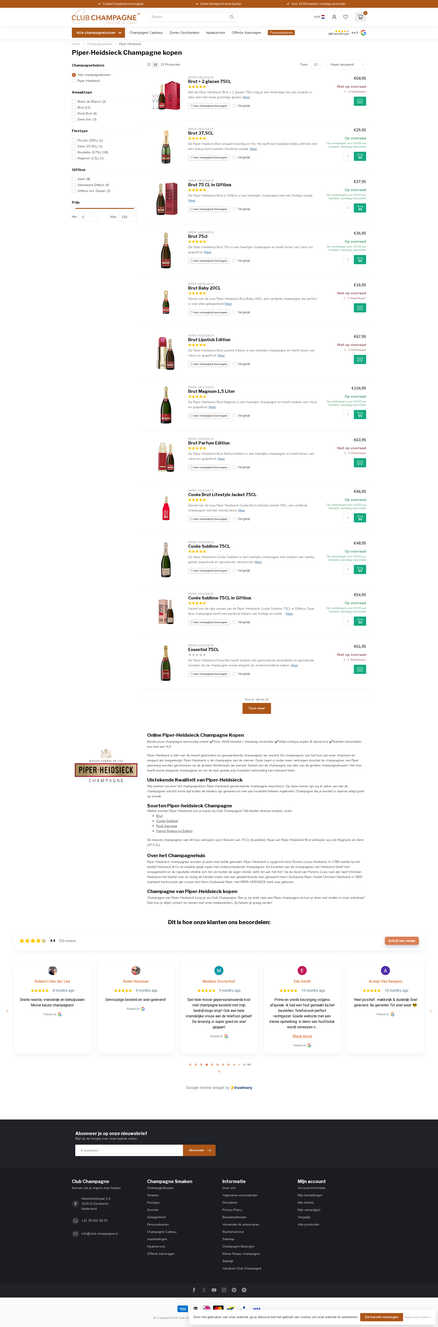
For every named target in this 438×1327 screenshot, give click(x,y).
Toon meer (256, 708)
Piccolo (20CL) (90, 140)
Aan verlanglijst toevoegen (210, 106)
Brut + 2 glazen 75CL (209, 81)
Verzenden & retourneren (240, 1224)
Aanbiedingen (157, 1239)
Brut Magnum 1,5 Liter (211, 391)
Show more (219, 1036)
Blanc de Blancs (92, 101)
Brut (84, 107)
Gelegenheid (156, 1217)
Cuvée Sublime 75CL (209, 546)
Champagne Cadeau (162, 1232)
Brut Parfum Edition (209, 443)
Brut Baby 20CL (204, 288)
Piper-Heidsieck (130, 44)
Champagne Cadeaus (146, 32)
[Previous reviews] (7, 1011)
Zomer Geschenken (184, 32)
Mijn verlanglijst (309, 1210)
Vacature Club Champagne (241, 1268)
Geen (84, 179)
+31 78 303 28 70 (94, 1220)
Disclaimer (229, 1202)
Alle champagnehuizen (94, 75)
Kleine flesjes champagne (241, 1254)
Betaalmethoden (234, 1217)
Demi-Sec (87, 119)
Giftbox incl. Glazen (94, 191)
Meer (246, 97)
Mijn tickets (306, 1202)
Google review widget (205, 1087)
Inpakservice (215, 32)
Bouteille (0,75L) (93, 152)
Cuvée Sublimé (167, 821)
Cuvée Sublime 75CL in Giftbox (219, 598)
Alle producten (308, 1224)
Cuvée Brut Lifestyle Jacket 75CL (222, 494)
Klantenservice (233, 1232)
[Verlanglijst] (345, 16)
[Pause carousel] (219, 1071)
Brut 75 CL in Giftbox (210, 184)
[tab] (190, 1064)
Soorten (153, 1210)
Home (76, 44)
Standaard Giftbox (93, 185)
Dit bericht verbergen (381, 1317)
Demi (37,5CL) (90, 146)
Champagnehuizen (99, 44)
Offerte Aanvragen (246, 32)
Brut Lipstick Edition (209, 339)
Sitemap (228, 1239)
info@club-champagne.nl (99, 1233)
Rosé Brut (87, 113)
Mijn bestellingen (310, 1195)
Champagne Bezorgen (238, 1246)
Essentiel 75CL (203, 649)
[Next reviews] (430, 1011)
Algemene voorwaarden (240, 1195)
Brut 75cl (197, 236)
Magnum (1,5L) (91, 158)
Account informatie (311, 1188)
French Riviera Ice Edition (174, 831)
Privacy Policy (232, 1210)
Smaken (153, 1195)
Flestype (153, 1202)
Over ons (229, 1188)
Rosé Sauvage (166, 826)
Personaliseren (281, 32)
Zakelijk (227, 1261)
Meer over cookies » (418, 1317)
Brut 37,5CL (200, 133)
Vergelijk (244, 105)
